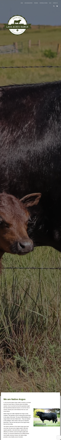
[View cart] (57, 6)
